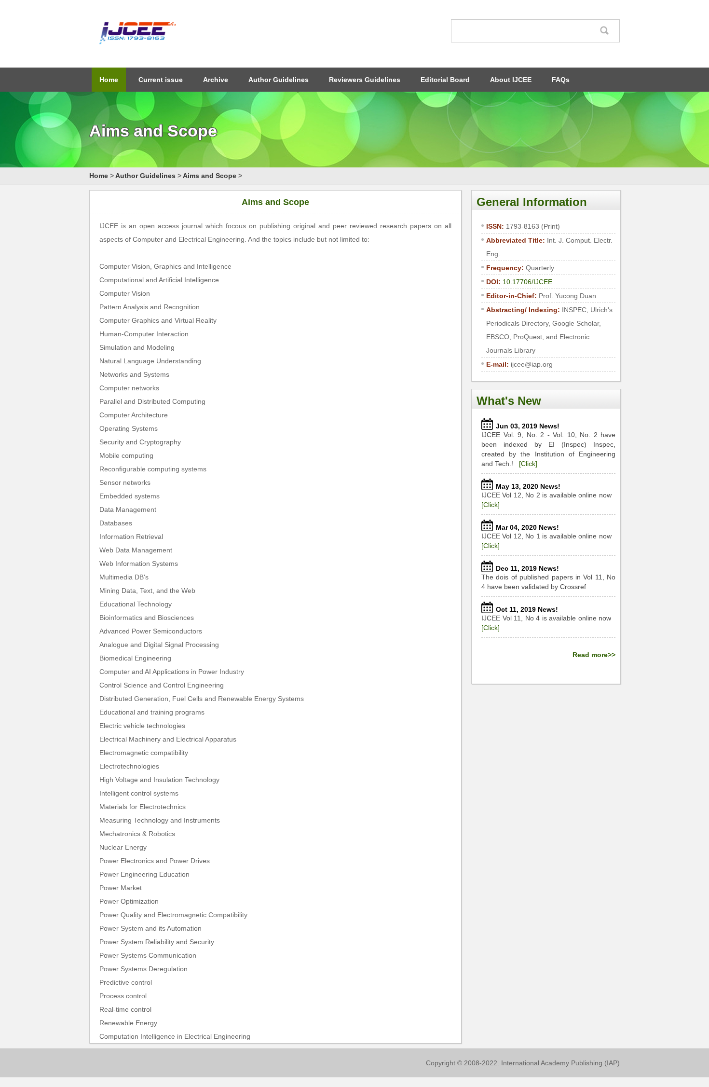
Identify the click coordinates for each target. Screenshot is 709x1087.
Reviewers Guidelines (364, 79)
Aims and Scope (209, 175)
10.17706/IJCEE (527, 282)
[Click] (528, 464)
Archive (215, 79)
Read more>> (594, 655)
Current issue (160, 79)
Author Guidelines (278, 79)
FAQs (561, 79)
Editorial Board (445, 79)
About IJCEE (511, 79)
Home (108, 79)
